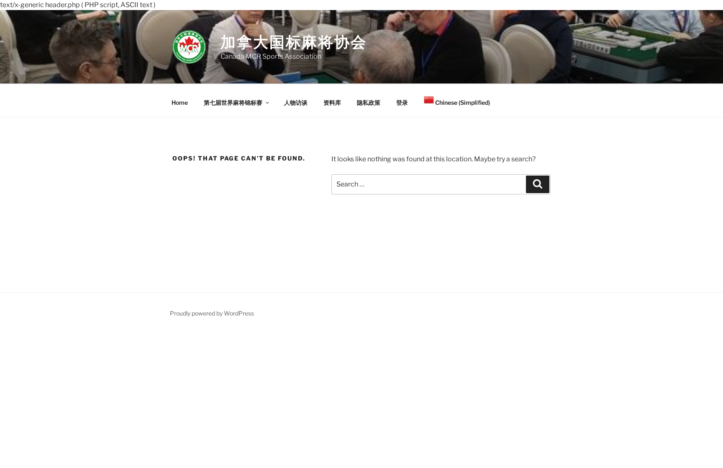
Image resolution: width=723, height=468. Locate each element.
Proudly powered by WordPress (212, 313)
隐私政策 (368, 102)
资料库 (332, 102)
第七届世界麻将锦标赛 (233, 102)
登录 (402, 102)
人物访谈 (296, 102)
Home (180, 102)
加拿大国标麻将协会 (293, 42)
